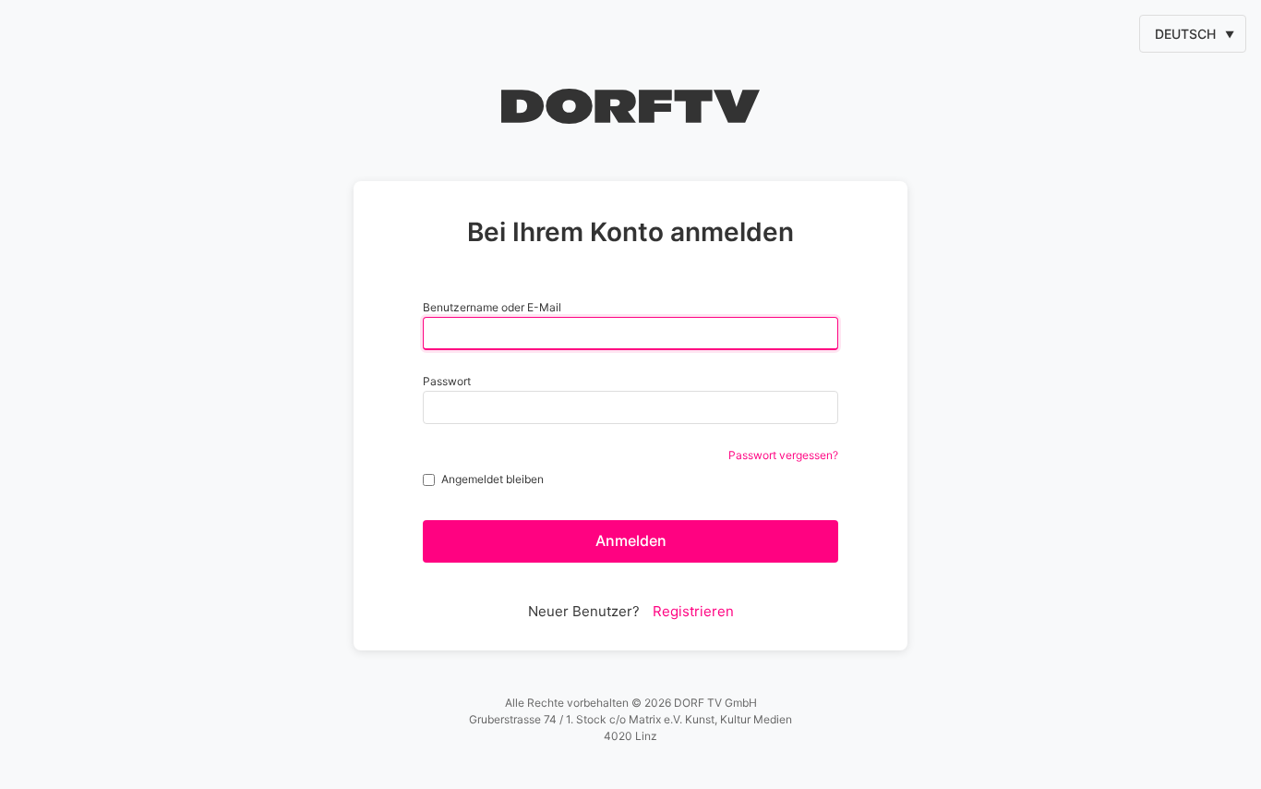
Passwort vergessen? (783, 455)
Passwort (447, 381)
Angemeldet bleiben (492, 479)
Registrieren (693, 611)
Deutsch (1185, 34)
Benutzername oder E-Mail (492, 307)
